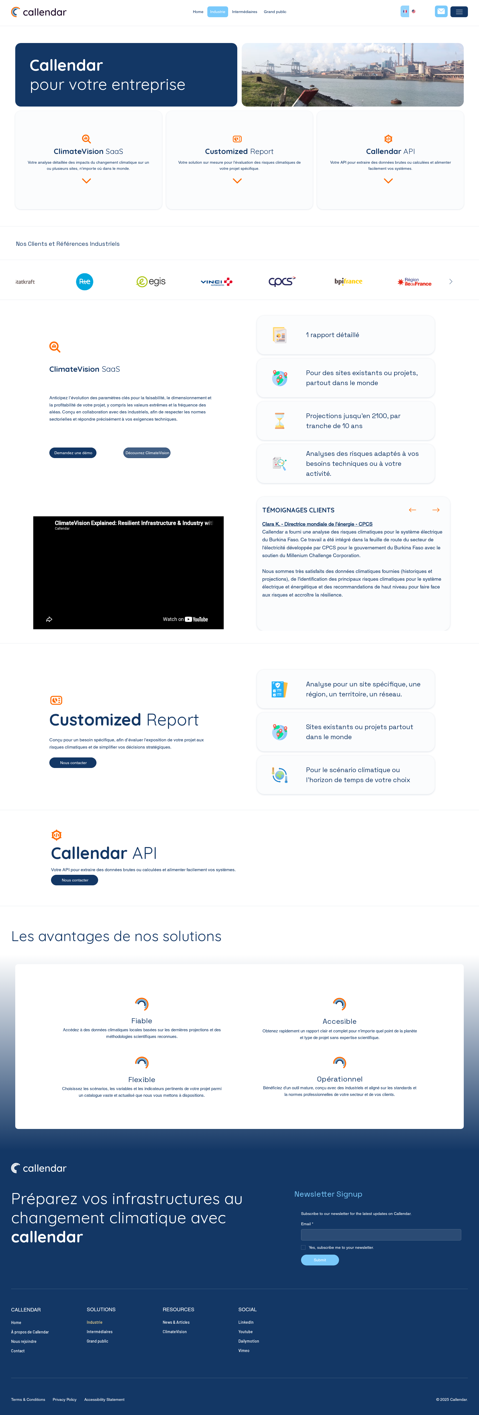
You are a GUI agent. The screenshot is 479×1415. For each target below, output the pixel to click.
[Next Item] (451, 282)
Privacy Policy (65, 1399)
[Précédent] (412, 510)
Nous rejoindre (24, 1341)
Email (307, 1224)
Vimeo (243, 1350)
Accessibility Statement (104, 1399)
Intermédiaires (100, 1331)
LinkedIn (246, 1322)
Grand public (97, 1341)
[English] (413, 11)
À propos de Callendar (30, 1332)
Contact (18, 1350)
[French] (405, 11)
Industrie (95, 1322)
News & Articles (176, 1322)
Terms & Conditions (28, 1399)
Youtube (245, 1331)
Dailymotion (248, 1341)
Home (16, 1322)
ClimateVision (175, 1331)
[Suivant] (436, 510)
